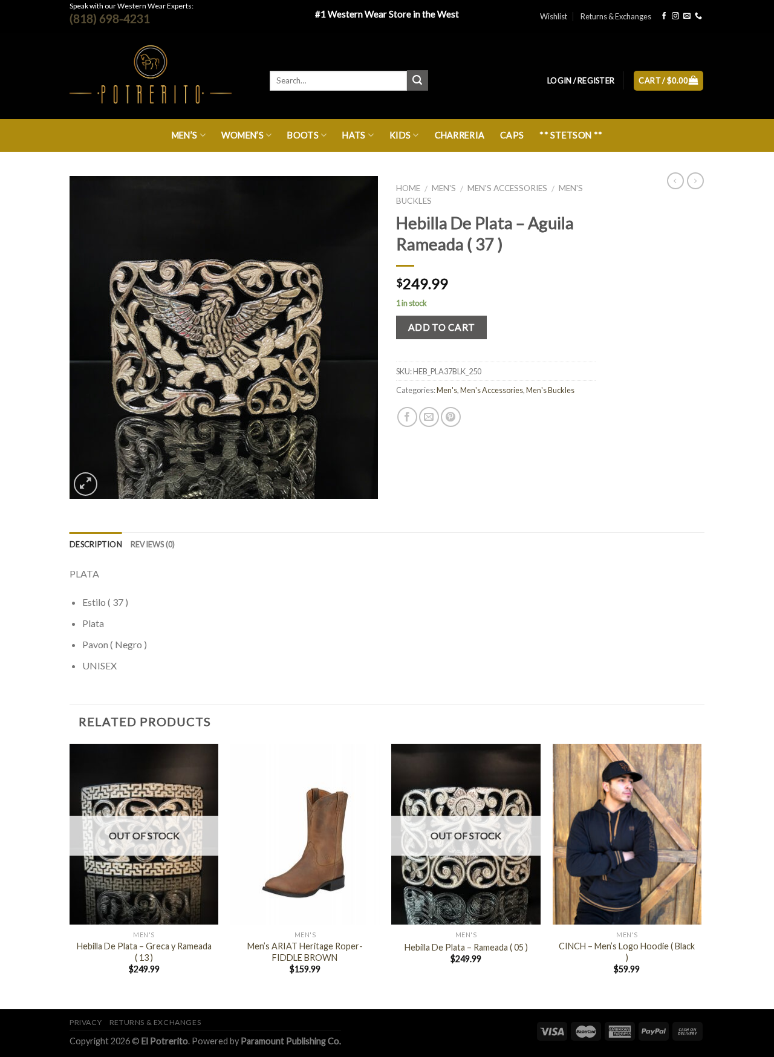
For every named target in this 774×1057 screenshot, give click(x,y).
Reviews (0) (153, 544)
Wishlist (553, 16)
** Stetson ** (570, 135)
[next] (701, 876)
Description (96, 544)
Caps (512, 135)
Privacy (86, 1022)
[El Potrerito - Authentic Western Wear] (161, 76)
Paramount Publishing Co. (291, 1041)
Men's (444, 188)
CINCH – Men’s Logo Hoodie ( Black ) (627, 952)
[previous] (70, 876)
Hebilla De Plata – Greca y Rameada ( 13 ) (144, 952)
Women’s (242, 135)
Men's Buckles (550, 390)
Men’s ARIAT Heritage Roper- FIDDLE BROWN (305, 952)
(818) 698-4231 (110, 18)
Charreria (460, 135)
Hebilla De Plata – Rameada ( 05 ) (466, 947)
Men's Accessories (507, 188)
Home (408, 188)
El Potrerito (164, 1041)
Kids (400, 135)
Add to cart (441, 327)
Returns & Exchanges (615, 16)
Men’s (184, 135)
